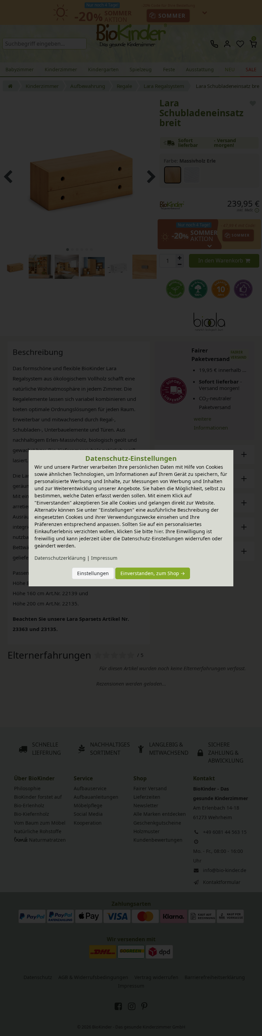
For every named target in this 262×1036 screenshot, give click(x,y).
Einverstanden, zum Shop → (152, 573)
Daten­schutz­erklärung (60, 558)
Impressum (104, 558)
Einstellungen (93, 573)
